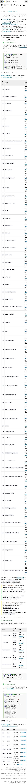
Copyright (9, 767)
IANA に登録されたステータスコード (12, 77)
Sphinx (10, 782)
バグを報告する (23, 781)
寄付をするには (23, 778)
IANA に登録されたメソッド (10, 726)
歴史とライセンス (13, 775)
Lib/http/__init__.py (12, 11)
